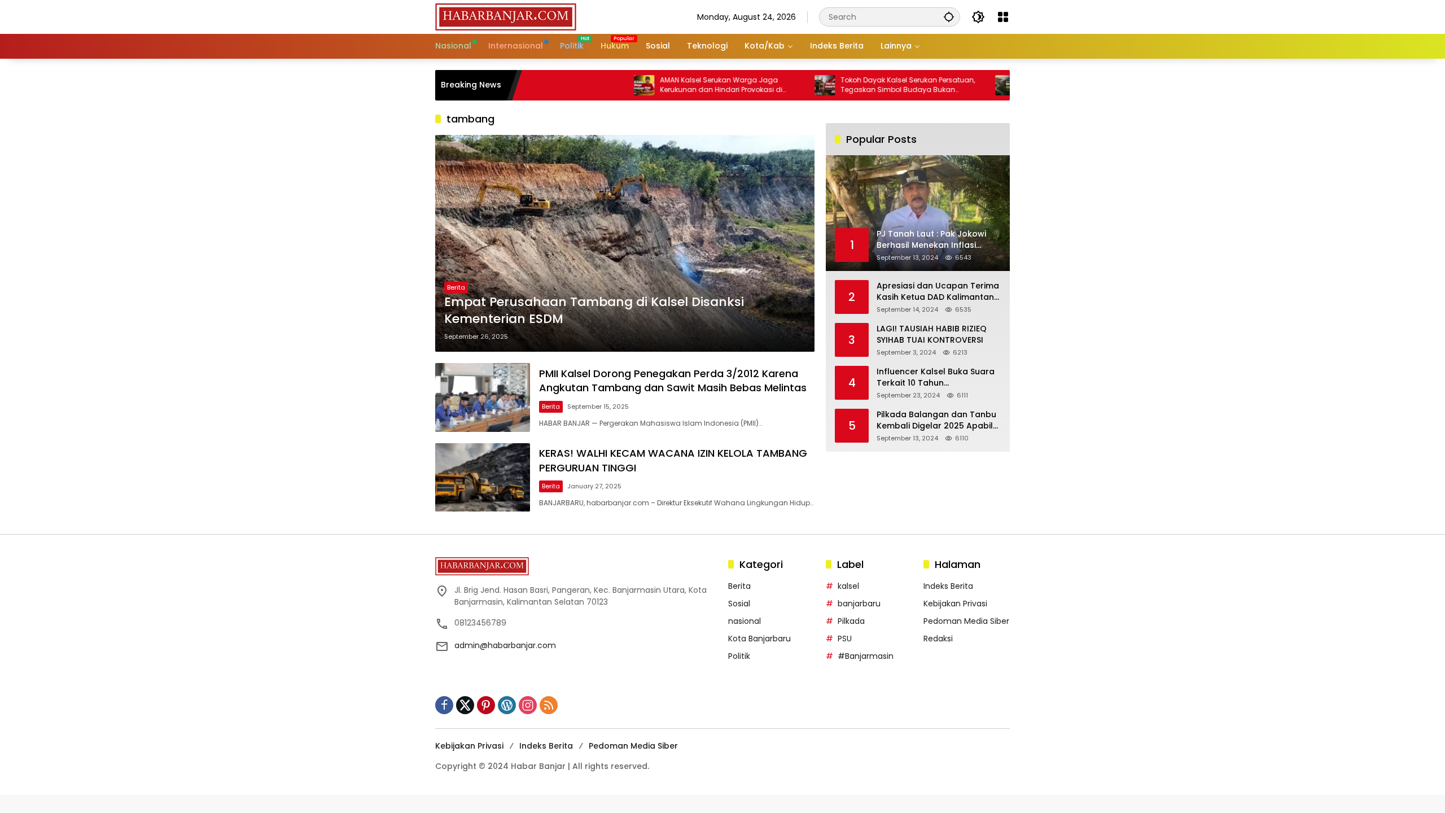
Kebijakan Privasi (955, 603)
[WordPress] (507, 705)
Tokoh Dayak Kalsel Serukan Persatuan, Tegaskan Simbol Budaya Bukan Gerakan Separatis (872, 85)
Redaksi (938, 638)
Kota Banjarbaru (759, 638)
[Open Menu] (1003, 17)
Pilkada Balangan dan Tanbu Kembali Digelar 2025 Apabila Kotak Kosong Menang (938, 420)
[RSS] (549, 705)
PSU (845, 638)
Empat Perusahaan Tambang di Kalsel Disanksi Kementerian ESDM (594, 311)
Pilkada (851, 621)
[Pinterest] (486, 705)
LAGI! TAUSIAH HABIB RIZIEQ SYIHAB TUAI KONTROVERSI (932, 335)
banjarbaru (859, 603)
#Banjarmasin (866, 656)
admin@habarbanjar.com (505, 645)
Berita (456, 287)
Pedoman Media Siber (966, 621)
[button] (949, 16)
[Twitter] (465, 705)
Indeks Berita (948, 586)
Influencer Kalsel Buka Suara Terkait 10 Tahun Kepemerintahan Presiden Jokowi (936, 377)
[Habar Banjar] (505, 16)
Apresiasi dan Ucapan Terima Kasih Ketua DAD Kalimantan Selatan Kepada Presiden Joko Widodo (938, 292)
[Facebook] (444, 705)
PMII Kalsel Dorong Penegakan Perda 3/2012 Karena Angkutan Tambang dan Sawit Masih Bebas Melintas (673, 380)
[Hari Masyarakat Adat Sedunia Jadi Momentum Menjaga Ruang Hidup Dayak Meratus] (970, 85)
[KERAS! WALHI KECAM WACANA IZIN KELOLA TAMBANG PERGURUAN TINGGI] (482, 477)
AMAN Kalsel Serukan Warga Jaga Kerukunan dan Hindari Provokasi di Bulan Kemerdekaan (686, 85)
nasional (744, 621)
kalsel (848, 586)
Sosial (739, 603)
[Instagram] (528, 705)
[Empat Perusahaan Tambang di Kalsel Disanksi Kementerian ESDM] (625, 243)
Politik (739, 656)
